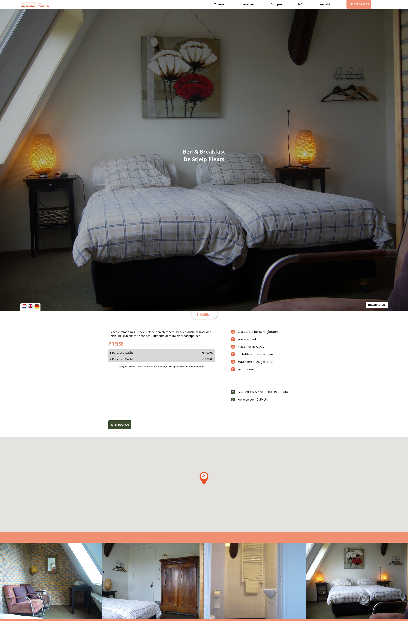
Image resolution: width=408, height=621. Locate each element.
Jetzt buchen (120, 424)
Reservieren (376, 305)
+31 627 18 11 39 (359, 4)
